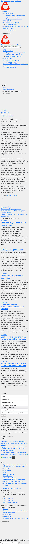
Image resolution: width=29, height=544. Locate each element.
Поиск (3, 415)
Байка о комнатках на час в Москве (14, 480)
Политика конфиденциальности (13, 481)
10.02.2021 (4, 247)
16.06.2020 (4, 274)
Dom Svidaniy (5, 112)
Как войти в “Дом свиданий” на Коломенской (14, 454)
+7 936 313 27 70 (8, 498)
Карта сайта (7, 516)
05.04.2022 (4, 221)
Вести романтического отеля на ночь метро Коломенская (13, 338)
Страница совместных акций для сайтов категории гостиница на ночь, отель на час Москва (14, 443)
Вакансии (6, 468)
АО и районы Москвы (9, 478)
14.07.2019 (4, 110)
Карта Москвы (7, 476)
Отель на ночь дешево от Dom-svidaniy (12, 277)
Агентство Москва (12, 195)
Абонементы (7, 470)
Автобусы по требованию (12, 249)
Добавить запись (8, 474)
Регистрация (7, 514)
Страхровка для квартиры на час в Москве (13, 224)
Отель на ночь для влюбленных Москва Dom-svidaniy (12, 306)
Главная (5, 88)
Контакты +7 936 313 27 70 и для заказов (15, 518)
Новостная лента (8, 89)
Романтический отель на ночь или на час (13, 452)
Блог (4, 472)
